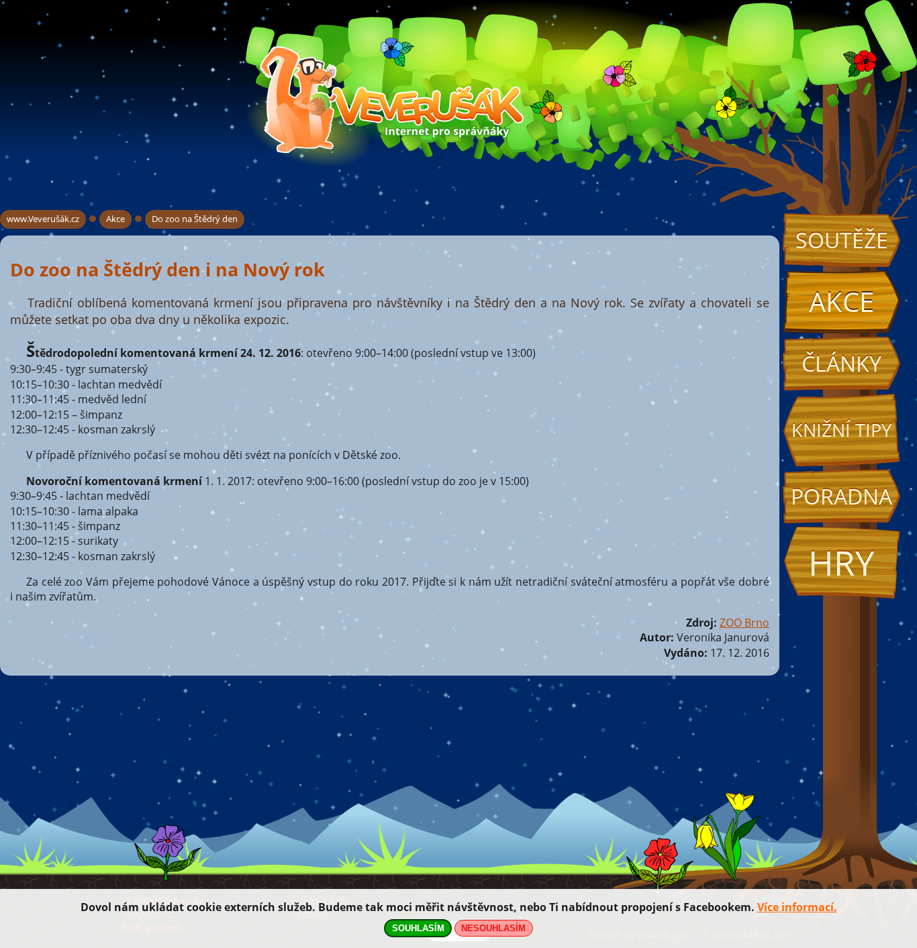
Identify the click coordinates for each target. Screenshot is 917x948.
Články (841, 363)
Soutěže (841, 239)
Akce (841, 301)
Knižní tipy (841, 430)
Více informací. (797, 907)
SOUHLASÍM (418, 928)
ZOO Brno (744, 622)
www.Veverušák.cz (43, 219)
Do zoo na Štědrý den (195, 219)
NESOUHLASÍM (493, 928)
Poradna (841, 496)
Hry (841, 562)
